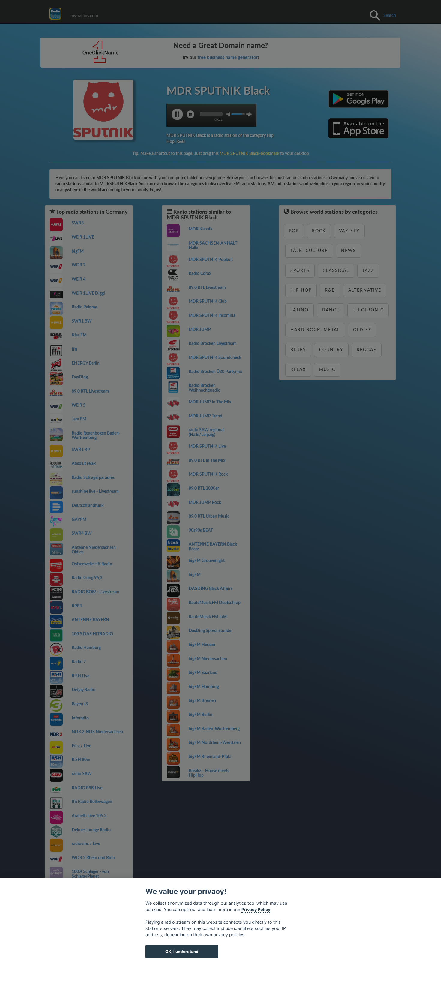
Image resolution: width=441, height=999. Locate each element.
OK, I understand (182, 951)
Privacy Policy (256, 909)
